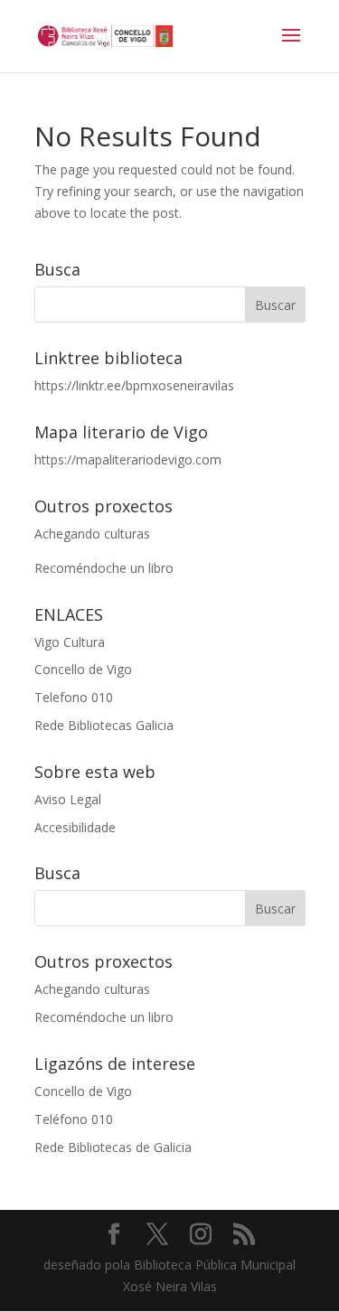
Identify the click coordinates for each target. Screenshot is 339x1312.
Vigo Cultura (69, 642)
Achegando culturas (92, 533)
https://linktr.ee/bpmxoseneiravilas (134, 385)
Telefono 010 (73, 697)
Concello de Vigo (83, 669)
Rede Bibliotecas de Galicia (113, 1147)
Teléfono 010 (73, 1119)
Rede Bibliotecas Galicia (104, 725)
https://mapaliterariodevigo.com (127, 459)
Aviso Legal (67, 799)
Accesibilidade (75, 827)
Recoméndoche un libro (104, 567)
